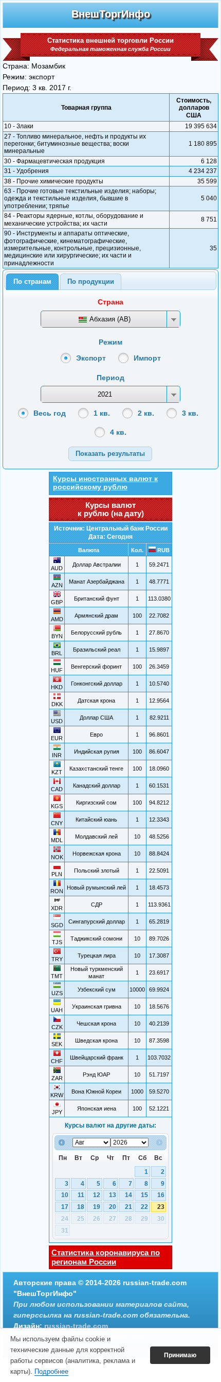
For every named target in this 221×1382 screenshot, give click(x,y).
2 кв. (146, 413)
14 (128, 1195)
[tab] (32, 282)
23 (160, 1206)
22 (144, 1206)
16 (160, 1195)
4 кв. (118, 432)
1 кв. (102, 413)
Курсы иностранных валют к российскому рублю (105, 482)
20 (112, 1206)
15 (144, 1195)
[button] (110, 453)
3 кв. (190, 413)
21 (128, 1206)
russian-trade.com (76, 1326)
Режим (110, 342)
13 (112, 1195)
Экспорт (91, 358)
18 (80, 1206)
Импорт (147, 358)
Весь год (49, 413)
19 (96, 1206)
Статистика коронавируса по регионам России (105, 1257)
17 (64, 1206)
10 (64, 1195)
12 (96, 1195)
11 (81, 1195)
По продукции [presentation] (90, 281)
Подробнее (51, 1371)
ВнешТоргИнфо (110, 14)
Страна (110, 302)
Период (110, 377)
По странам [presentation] (32, 281)
